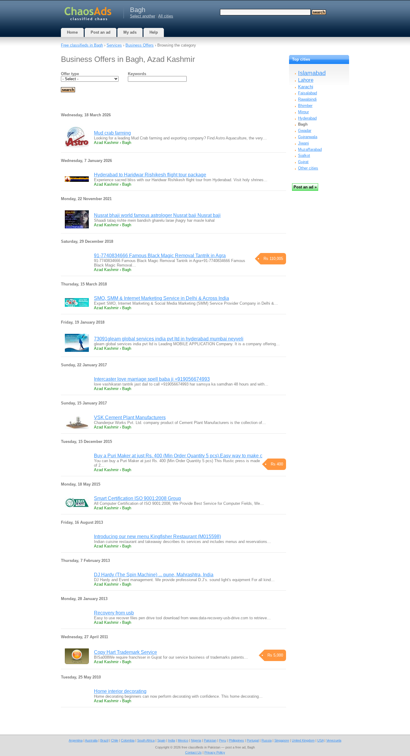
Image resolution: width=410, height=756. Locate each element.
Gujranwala (307, 137)
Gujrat (303, 162)
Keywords (137, 74)
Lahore (305, 80)
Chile (114, 740)
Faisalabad (307, 93)
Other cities (308, 168)
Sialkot (304, 155)
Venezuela (333, 740)
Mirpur (303, 112)
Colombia (127, 740)
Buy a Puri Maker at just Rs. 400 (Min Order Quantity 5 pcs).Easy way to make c (178, 455)
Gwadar (304, 130)
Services (114, 45)
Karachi (305, 86)
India (171, 740)
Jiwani (303, 143)
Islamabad (312, 73)
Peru (222, 740)
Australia (91, 740)
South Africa (146, 740)
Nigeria (196, 740)
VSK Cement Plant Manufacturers (130, 417)
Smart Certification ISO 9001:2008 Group (137, 498)
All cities (165, 16)
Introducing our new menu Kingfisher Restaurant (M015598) (157, 536)
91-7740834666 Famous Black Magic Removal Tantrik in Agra (160, 255)
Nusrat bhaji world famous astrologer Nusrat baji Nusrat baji (157, 215)
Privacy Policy (214, 752)
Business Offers (139, 45)
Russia (266, 740)
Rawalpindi (307, 99)
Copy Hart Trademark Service (125, 652)
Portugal (253, 740)
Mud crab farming (112, 133)
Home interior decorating (120, 691)
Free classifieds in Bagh (82, 45)
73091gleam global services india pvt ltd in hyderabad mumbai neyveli (168, 338)
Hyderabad (307, 118)
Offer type (70, 74)
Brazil (104, 740)
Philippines (236, 740)
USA (320, 740)
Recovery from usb (114, 612)
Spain (161, 740)
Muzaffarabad (310, 149)
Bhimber (305, 105)
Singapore (281, 740)
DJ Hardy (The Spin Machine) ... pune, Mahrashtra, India (153, 574)
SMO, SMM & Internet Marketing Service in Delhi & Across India (161, 298)
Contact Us (193, 752)
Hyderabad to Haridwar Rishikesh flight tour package (150, 174)
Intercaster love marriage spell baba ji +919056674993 (152, 379)
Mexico (183, 740)
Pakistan (210, 740)
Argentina (76, 740)
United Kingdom (303, 740)
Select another (142, 16)
